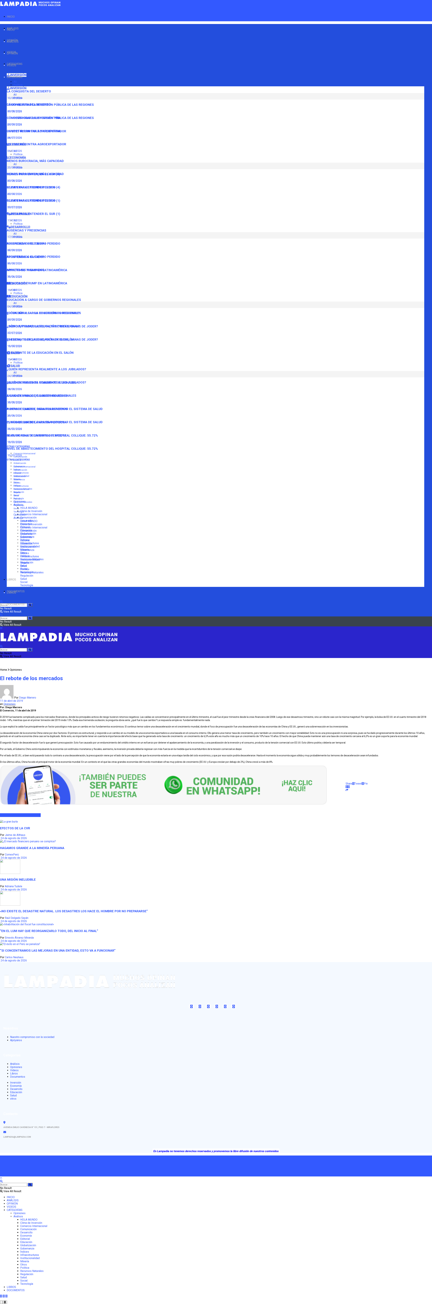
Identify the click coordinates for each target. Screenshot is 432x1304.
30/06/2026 (14, 276)
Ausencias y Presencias (26, 230)
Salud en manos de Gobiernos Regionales (41, 396)
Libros (14, 1073)
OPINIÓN (12, 53)
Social (16, 508)
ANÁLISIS (13, 41)
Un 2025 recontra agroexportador (36, 144)
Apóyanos (16, 1040)
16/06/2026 (14, 290)
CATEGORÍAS (14, 77)
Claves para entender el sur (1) (33, 214)
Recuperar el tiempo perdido (31, 200)
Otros (16, 495)
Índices (17, 483)
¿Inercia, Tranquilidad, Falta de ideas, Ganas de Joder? (52, 339)
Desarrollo (26, 534)
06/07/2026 (14, 263)
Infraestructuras (21, 473)
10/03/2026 (14, 455)
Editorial (17, 473)
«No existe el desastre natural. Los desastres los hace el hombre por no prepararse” (74, 911)
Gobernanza (19, 479)
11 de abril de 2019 (11, 700)
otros (13, 1098)
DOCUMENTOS (16, 604)
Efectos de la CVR (15, 828)
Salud (23, 578)
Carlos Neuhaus (14, 957)
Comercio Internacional (24, 453)
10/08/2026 (14, 111)
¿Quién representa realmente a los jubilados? (46, 369)
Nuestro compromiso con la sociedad (32, 1037)
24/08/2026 (14, 389)
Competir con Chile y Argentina (33, 131)
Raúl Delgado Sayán (16, 918)
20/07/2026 (14, 207)
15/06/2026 (14, 359)
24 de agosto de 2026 (13, 838)
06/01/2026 (14, 151)
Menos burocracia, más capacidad (35, 161)
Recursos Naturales (23, 502)
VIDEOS (11, 65)
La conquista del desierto (29, 91)
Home (3, 669)
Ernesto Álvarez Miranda (19, 937)
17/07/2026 (14, 220)
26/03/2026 (14, 428)
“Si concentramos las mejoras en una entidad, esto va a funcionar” (58, 950)
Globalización (20, 463)
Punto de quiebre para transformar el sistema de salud (55, 422)
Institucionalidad (21, 489)
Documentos (17, 1076)
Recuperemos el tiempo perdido (33, 257)
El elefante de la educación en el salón (40, 353)
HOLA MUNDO (28, 508)
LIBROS (11, 579)
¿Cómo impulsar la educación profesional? (43, 326)
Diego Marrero (27, 697)
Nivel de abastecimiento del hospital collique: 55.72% (52, 449)
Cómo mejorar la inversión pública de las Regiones (50, 118)
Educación (26, 543)
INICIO (11, 16)
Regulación (19, 505)
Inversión (15, 1082)
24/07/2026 (14, 137)
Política (18, 84)
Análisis (18, 517)
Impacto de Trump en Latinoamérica (37, 283)
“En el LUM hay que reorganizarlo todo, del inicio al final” (49, 931)
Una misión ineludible (18, 879)
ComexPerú (12, 854)
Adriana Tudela (13, 886)
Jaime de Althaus (15, 835)
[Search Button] (30, 605)
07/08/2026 (14, 124)
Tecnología (19, 512)
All (15, 81)
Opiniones (19, 514)
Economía (26, 537)
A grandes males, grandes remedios (37, 409)
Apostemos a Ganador (25, 270)
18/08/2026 (14, 402)
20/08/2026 (14, 180)
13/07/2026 (14, 346)
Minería (17, 492)
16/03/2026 (14, 442)
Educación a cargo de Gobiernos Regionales (44, 300)
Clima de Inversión (31, 511)
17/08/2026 (14, 250)
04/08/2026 (14, 319)
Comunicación (28, 517)
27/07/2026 (14, 332)
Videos (14, 1070)
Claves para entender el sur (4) (33, 187)
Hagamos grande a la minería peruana (32, 848)
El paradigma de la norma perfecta (36, 435)
